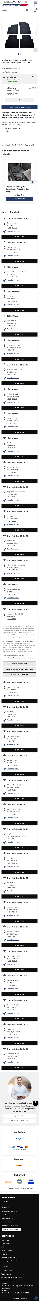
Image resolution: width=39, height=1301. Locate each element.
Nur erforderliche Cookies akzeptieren (19, 669)
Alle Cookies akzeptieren (19, 675)
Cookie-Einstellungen (19, 663)
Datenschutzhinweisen (15, 658)
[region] (19, 650)
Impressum (30, 658)
